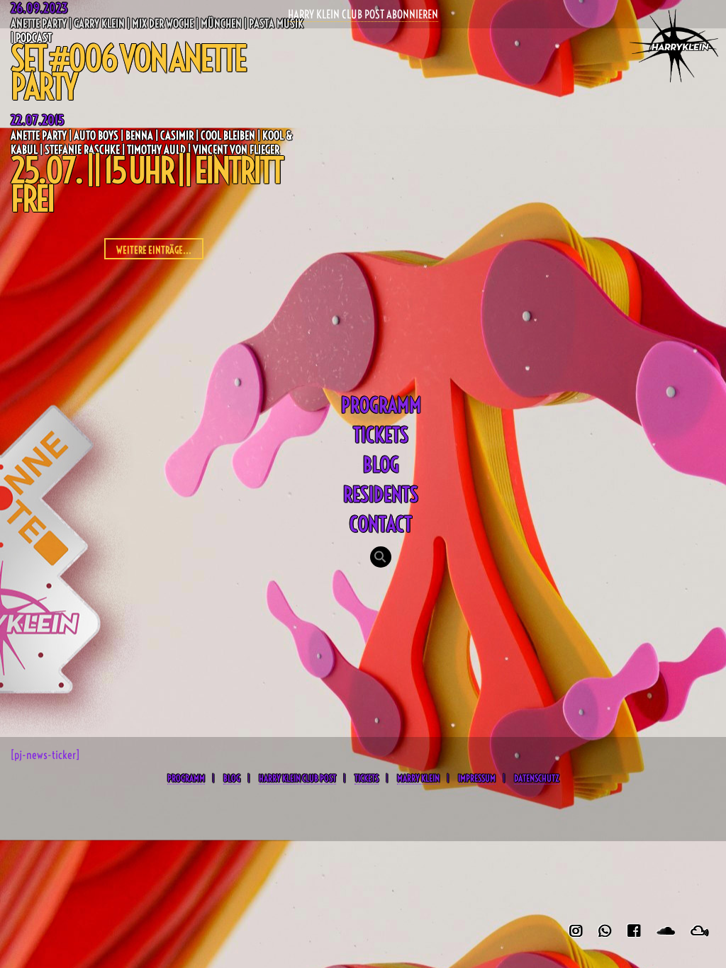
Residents (380, 494)
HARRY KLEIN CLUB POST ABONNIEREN (363, 14)
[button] (380, 558)
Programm (381, 405)
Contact (381, 524)
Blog (381, 464)
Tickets (380, 434)
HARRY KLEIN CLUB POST (297, 778)
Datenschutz (536, 778)
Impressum (477, 778)
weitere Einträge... (153, 250)
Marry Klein (418, 778)
